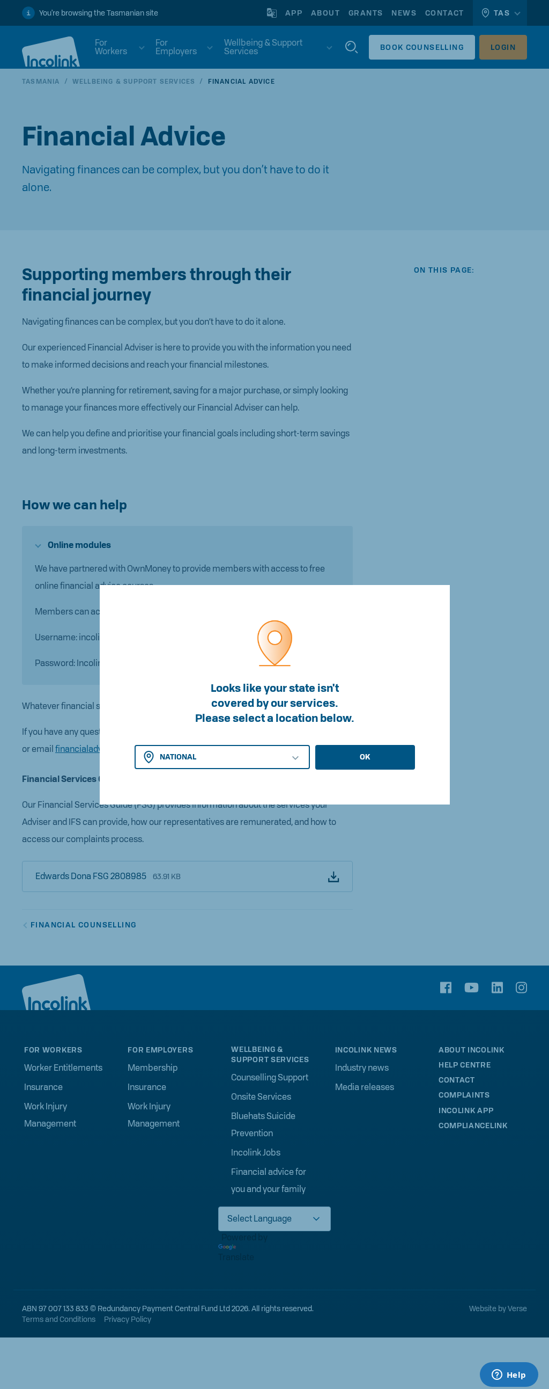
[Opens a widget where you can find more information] (508, 1375)
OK (365, 756)
